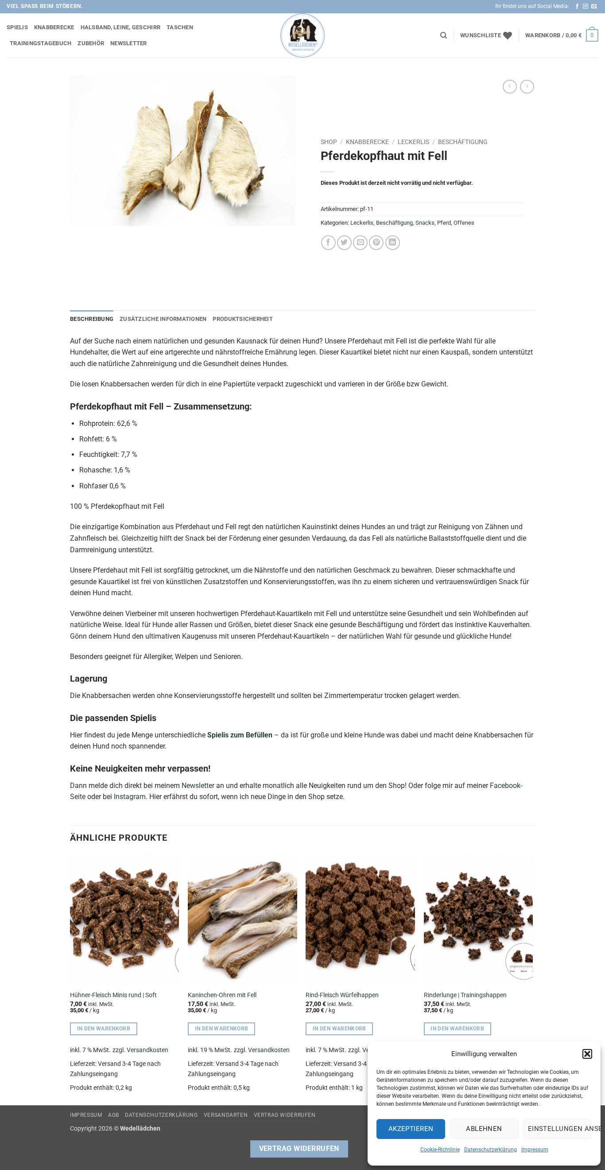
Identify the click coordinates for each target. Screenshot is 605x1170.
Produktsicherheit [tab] (242, 319)
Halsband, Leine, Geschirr (120, 27)
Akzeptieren (411, 1129)
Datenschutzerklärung (490, 1150)
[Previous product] (527, 87)
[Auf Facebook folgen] (577, 7)
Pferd (444, 222)
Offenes (464, 222)
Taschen (180, 27)
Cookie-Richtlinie (440, 1150)
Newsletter (128, 43)
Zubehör (91, 43)
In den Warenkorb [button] (104, 1029)
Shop (329, 141)
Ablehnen (484, 1129)
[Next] (532, 978)
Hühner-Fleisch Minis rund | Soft (113, 995)
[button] (587, 1053)
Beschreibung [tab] (91, 319)
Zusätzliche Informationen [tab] (163, 319)
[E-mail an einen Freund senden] (360, 242)
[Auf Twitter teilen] (344, 242)
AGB (113, 1115)
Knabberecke (54, 27)
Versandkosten (147, 1050)
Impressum (534, 1150)
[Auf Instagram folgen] (585, 7)
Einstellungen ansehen (560, 1129)
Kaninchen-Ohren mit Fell (222, 995)
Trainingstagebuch (40, 43)
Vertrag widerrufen (285, 1115)
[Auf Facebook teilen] (328, 242)
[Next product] (509, 87)
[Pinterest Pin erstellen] (376, 242)
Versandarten (226, 1115)
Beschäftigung (463, 141)
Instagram (130, 796)
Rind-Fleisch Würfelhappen (342, 995)
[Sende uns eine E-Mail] (594, 7)
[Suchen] (443, 35)
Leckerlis (413, 141)
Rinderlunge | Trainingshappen (465, 995)
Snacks (424, 222)
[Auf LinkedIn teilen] (392, 242)
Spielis (17, 27)
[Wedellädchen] (302, 35)
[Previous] (70, 978)
